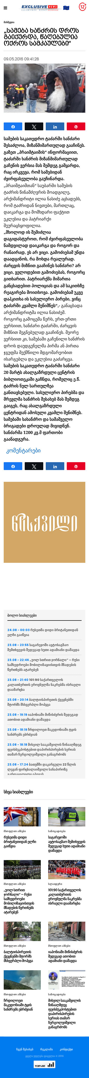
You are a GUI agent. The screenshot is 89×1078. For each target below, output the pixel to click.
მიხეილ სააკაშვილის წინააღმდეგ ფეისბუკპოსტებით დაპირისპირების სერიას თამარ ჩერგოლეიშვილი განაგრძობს (44, 749)
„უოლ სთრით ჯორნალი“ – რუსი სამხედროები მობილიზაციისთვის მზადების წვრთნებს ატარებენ (43, 665)
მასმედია (9, 22)
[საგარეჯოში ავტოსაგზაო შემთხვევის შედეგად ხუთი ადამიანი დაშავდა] (66, 816)
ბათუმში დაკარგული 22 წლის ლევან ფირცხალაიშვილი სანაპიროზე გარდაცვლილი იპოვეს (41, 769)
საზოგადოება (57, 831)
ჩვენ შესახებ (24, 1049)
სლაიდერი (55, 884)
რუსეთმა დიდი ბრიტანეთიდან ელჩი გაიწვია (20, 842)
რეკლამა (46, 1049)
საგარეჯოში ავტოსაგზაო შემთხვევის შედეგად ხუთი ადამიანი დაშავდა (43, 647)
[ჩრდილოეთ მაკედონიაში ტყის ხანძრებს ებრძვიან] (22, 980)
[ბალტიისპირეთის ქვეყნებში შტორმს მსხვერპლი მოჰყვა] (22, 931)
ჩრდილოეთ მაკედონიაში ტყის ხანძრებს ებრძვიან (18, 1005)
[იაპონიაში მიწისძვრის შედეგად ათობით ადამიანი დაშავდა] (66, 931)
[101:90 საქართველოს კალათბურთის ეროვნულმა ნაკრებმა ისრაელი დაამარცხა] (66, 869)
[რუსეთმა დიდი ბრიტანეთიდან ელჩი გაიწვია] (22, 816)
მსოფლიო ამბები (15, 831)
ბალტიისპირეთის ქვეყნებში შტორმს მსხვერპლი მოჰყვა (40, 702)
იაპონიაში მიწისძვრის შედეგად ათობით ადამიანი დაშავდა (42, 717)
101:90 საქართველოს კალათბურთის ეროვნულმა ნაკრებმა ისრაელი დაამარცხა (44, 684)
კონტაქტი (66, 1049)
